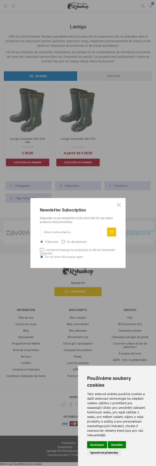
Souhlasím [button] (97, 444)
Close (119, 205)
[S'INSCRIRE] (111, 232)
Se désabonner (77, 241)
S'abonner (51, 241)
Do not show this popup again (64, 257)
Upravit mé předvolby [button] (104, 452)
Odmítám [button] (117, 444)
